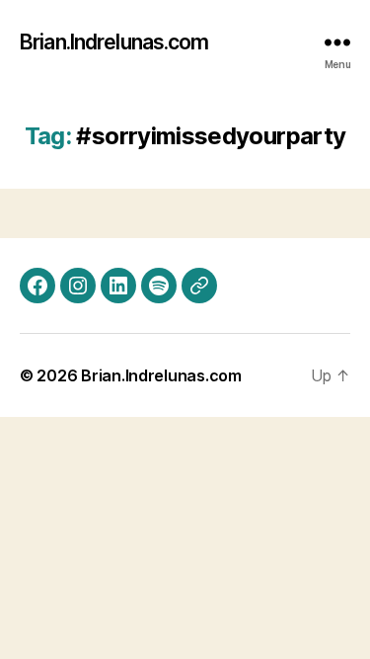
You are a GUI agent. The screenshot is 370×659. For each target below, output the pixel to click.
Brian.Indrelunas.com (114, 42)
